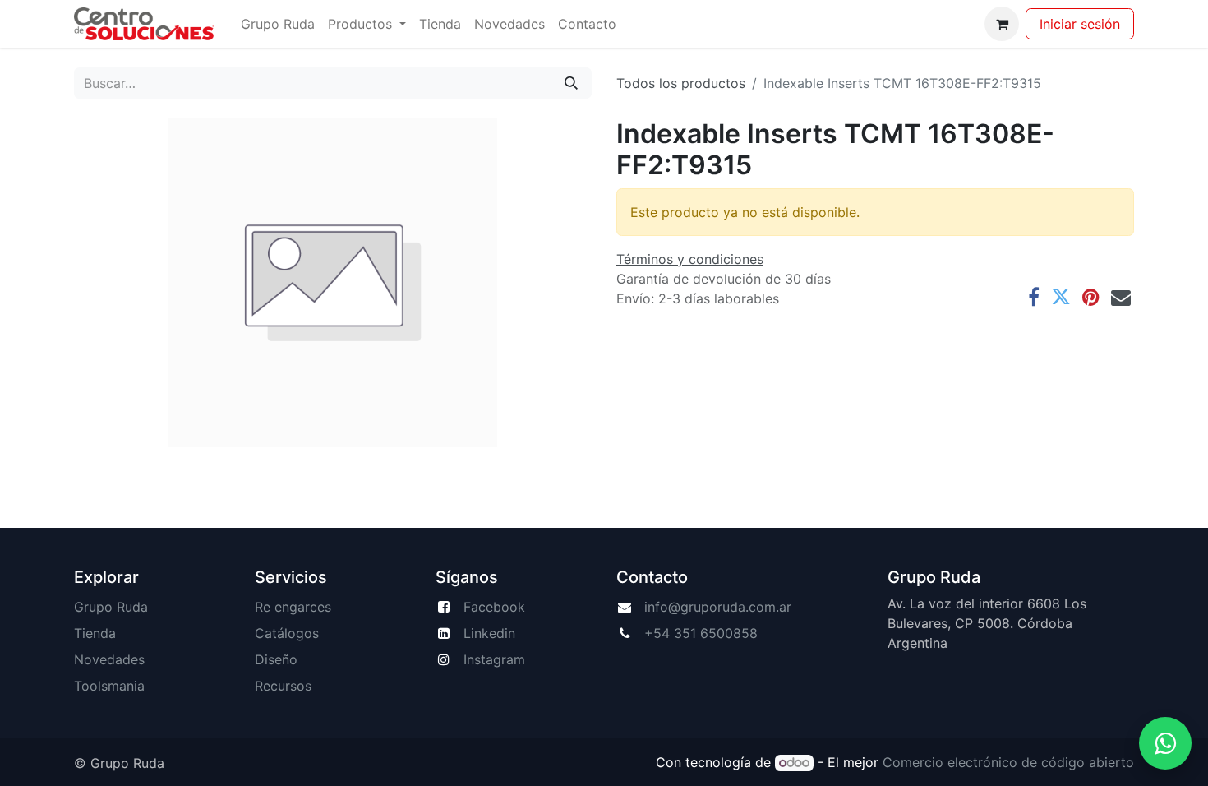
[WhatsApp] (1165, 743)
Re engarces (293, 607)
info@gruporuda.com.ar (717, 607)
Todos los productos (680, 83)
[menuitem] (277, 23)
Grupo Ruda (111, 607)
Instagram (494, 659)
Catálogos (287, 633)
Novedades (109, 659)
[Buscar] (571, 83)
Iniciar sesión (1080, 24)
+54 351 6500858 (701, 633)
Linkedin (489, 633)
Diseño (276, 659)
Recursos (283, 685)
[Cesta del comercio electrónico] (1001, 24)
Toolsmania (109, 685)
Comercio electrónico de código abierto (1008, 762)
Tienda (95, 633)
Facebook (494, 607)
